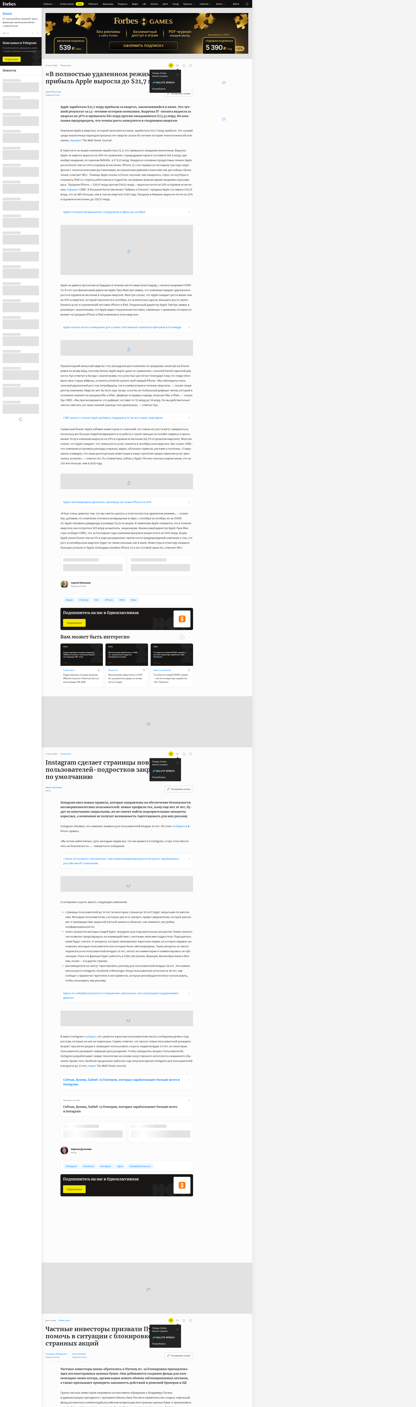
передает (76, 140)
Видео (135, 3)
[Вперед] (198, 451)
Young (176, 3)
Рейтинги (93, 3)
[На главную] (9, 4)
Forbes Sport (68, 554)
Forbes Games (71, 3)
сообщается (179, 710)
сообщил (90, 921)
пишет (92, 950)
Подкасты (122, 3)
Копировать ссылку (180, 93)
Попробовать (159, 88)
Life (144, 3)
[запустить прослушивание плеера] (177, 65)
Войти (236, 3)
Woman (154, 3)
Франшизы (108, 3)
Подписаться (74, 507)
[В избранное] (103, 444)
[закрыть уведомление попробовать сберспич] (177, 74)
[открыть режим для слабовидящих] (171, 65)
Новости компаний (162, 554)
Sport (165, 3)
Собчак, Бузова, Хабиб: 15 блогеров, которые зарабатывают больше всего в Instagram (121, 966)
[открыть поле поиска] (247, 4)
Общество (113, 554)
